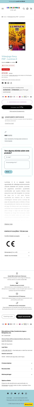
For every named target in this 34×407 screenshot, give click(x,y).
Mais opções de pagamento (17, 111)
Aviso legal (9, 397)
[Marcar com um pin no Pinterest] (6, 83)
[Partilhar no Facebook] (3, 83)
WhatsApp (5, 385)
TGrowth (23, 403)
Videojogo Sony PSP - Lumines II (16, 16)
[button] (2, 8)
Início (4, 16)
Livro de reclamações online (20, 397)
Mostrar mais (8, 224)
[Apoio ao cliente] (27, 8)
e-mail (11, 385)
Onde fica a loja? (9, 123)
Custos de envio (13, 75)
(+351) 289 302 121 (7, 350)
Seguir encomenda (24, 316)
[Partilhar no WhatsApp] (8, 83)
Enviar (7, 171)
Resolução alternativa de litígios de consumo (18, 400)
